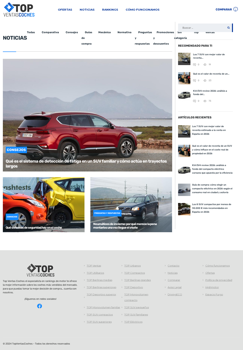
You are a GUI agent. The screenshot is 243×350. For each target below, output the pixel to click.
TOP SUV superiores (99, 321)
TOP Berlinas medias (99, 280)
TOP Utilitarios (95, 272)
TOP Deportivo (133, 287)
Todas (31, 32)
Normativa (124, 32)
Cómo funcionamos (142, 9)
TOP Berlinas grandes (137, 280)
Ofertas (65, 9)
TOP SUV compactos (100, 314)
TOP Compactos (134, 272)
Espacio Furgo (214, 294)
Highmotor (212, 287)
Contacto (173, 265)
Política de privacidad (218, 280)
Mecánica (104, 32)
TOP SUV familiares (136, 314)
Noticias (87, 9)
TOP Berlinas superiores (101, 287)
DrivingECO (175, 294)
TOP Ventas (94, 265)
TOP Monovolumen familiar (103, 307)
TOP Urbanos (132, 265)
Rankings (110, 9)
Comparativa (50, 32)
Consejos (72, 32)
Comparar (224, 9)
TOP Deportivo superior (101, 294)
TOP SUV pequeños (136, 307)
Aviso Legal (174, 287)
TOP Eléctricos (133, 321)
